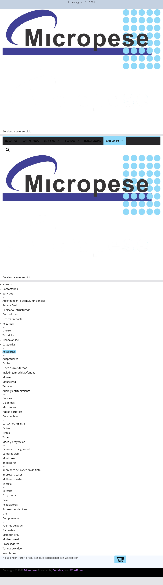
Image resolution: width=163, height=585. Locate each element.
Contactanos (30, 140)
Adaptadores (10, 359)
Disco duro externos (15, 368)
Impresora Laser (12, 474)
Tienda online (92, 140)
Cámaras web (11, 453)
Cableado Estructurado (16, 310)
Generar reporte (12, 319)
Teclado (7, 386)
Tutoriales (9, 335)
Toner (6, 437)
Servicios (49, 140)
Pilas (5, 500)
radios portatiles (12, 412)
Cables (7, 363)
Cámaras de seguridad (16, 449)
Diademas (9, 402)
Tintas (6, 433)
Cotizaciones (10, 314)
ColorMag (58, 570)
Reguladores (10, 504)
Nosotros (11, 140)
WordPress (77, 570)
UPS (5, 514)
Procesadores (11, 544)
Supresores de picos (15, 509)
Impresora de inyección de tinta (22, 470)
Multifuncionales (12, 479)
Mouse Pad (9, 382)
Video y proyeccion (14, 442)
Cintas (6, 428)
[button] (57, 141)
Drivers (7, 331)
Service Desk (10, 305)
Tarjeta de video (12, 548)
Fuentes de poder (13, 525)
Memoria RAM (11, 535)
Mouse (7, 377)
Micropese (30, 570)
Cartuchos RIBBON (14, 423)
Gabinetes (9, 530)
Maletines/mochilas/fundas (19, 372)
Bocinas (7, 398)
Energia (7, 484)
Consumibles (10, 416)
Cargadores (10, 495)
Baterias (7, 491)
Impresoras (9, 463)
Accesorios (9, 351)
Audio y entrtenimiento (16, 391)
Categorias (113, 140)
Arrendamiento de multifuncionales (24, 300)
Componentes (11, 518)
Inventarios (9, 553)
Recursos (69, 140)
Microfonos (9, 407)
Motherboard (11, 539)
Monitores (9, 458)
